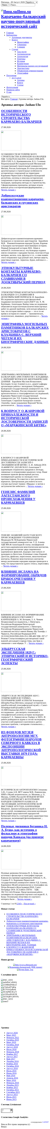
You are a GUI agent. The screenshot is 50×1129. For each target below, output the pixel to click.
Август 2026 (12, 1033)
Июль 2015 (11, 1097)
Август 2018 (12, 1047)
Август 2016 (12, 1068)
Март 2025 (11, 1035)
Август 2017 (12, 1056)
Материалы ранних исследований (32, 66)
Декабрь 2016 (12, 1061)
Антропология (23, 54)
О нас (9, 92)
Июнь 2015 (11, 1099)
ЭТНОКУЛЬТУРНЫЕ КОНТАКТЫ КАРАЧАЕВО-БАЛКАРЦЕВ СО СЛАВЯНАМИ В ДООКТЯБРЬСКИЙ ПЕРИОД (23, 275)
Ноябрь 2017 (12, 1054)
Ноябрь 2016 (12, 1064)
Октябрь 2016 (12, 1066)
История (21, 61)
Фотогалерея (12, 87)
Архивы (21, 80)
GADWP (45, 1122)
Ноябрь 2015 (12, 1087)
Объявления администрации (30, 71)
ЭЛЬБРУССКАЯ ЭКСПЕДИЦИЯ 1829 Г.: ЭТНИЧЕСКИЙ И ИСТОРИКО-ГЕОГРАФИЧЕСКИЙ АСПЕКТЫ (24, 656)
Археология (22, 56)
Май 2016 (10, 1075)
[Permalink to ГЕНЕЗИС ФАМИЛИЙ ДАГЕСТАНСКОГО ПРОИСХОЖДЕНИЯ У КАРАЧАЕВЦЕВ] (11, 531)
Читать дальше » (8, 190)
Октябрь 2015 (12, 1090)
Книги (15, 40)
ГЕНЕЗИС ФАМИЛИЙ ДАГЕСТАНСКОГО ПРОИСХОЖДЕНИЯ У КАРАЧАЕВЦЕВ (18, 497)
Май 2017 (10, 1059)
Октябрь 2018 (12, 1045)
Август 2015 (12, 1094)
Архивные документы (22, 37)
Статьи (15, 49)
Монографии (23, 42)
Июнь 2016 (11, 1073)
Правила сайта (13, 90)
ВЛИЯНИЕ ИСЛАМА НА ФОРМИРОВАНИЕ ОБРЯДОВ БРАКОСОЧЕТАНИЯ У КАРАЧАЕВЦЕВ (23, 577)
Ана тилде (22, 52)
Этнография (22, 73)
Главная (10, 33)
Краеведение (23, 63)
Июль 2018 (11, 1049)
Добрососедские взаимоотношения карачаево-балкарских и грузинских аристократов (22, 201)
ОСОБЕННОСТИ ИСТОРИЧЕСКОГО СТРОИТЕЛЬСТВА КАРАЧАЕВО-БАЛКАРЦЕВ (21, 116)
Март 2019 (11, 1042)
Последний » (30, 904)
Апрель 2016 (12, 1078)
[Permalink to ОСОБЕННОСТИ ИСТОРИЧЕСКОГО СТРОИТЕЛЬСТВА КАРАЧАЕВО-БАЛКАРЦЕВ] (11, 150)
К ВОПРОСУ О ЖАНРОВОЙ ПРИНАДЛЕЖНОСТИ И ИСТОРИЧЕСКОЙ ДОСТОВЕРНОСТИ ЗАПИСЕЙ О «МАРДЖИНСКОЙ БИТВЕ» (24, 418)
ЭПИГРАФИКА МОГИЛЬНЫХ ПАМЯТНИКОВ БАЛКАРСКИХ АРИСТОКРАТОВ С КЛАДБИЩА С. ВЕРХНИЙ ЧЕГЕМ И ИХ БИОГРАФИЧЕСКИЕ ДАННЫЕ (25, 333)
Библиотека (11, 35)
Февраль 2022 (12, 1037)
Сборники (21, 44)
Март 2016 (11, 1080)
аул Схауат (16, 78)
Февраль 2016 (12, 1083)
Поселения (11, 75)
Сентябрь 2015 (13, 1092)
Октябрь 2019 (12, 1040)
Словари (21, 47)
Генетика (21, 59)
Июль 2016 (11, 1071)
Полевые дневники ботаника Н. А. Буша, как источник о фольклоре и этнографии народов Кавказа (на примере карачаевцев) (24, 833)
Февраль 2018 (12, 1052)
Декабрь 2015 (12, 1085)
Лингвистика (23, 68)
